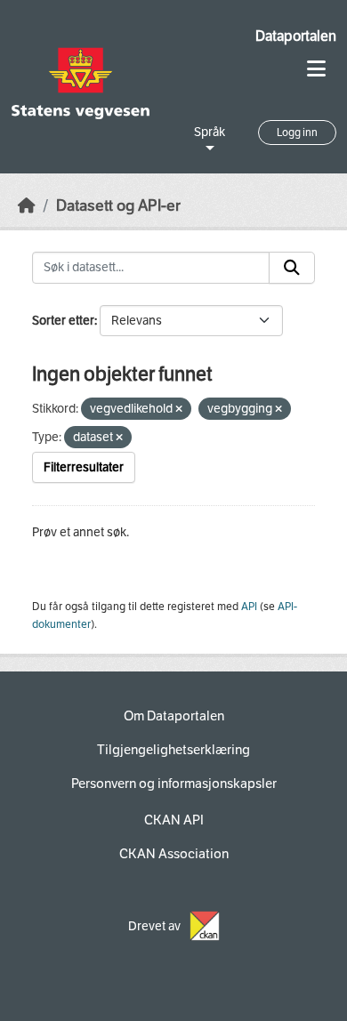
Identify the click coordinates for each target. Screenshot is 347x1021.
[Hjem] (27, 206)
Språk (209, 132)
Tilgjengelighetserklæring (173, 750)
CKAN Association (174, 854)
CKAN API (174, 820)
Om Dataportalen (174, 716)
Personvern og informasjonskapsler (174, 784)
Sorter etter (63, 320)
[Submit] (292, 268)
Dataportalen (295, 36)
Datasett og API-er (118, 206)
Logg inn (297, 132)
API (249, 606)
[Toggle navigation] (316, 69)
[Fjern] (178, 409)
